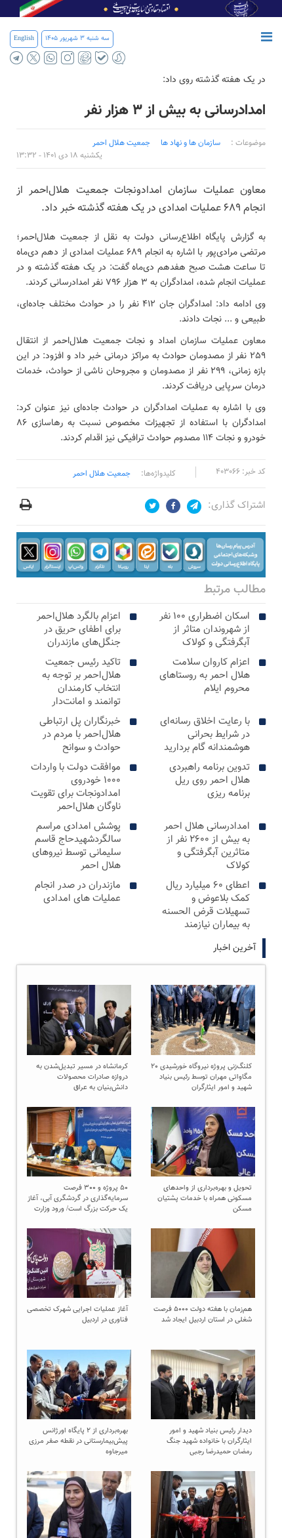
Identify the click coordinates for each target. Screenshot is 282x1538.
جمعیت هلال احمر (102, 474)
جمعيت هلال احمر (121, 143)
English (24, 38)
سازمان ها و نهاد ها (190, 143)
